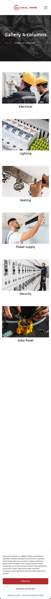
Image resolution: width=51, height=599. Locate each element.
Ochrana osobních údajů (33, 595)
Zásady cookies (14, 595)
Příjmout (25, 581)
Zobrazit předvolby (25, 588)
